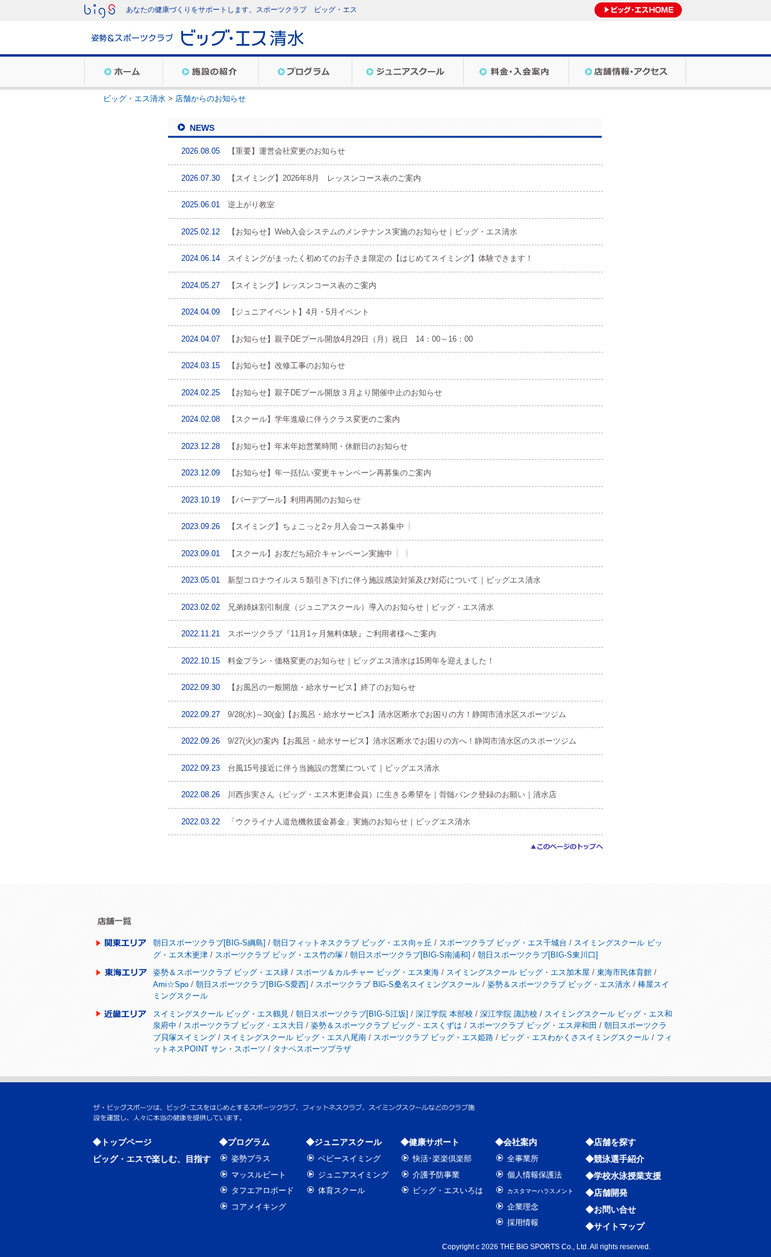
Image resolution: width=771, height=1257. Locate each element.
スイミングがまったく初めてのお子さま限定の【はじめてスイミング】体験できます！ (380, 258)
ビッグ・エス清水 (134, 98)
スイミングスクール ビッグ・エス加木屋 (518, 972)
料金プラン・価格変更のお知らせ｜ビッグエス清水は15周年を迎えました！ (361, 660)
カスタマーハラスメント (540, 1191)
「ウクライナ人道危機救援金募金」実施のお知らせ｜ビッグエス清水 (349, 821)
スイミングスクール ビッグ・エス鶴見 (221, 1013)
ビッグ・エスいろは (448, 1190)
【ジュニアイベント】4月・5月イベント (298, 311)
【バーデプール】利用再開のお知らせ (294, 499)
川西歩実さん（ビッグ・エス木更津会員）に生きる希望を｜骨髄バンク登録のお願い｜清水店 (392, 794)
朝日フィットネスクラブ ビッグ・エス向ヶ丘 (352, 942)
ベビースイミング (349, 1158)
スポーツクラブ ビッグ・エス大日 (244, 1025)
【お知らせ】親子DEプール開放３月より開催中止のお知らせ (335, 392)
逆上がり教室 (251, 204)
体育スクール (341, 1190)
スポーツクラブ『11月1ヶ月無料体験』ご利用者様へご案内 (332, 633)
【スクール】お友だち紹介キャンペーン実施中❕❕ (319, 553)
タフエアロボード (262, 1190)
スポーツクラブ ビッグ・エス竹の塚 (279, 954)
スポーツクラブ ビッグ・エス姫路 (433, 1037)
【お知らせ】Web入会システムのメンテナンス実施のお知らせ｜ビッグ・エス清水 (372, 231)
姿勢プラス (250, 1158)
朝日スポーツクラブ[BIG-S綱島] (209, 942)
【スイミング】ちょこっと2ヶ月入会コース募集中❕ (321, 526)
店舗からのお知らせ (210, 98)
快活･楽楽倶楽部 (442, 1158)
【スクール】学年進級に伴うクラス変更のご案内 (314, 419)
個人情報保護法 (534, 1174)
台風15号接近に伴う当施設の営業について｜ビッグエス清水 (334, 768)
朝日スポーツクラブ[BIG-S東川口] (538, 954)
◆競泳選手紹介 (615, 1159)
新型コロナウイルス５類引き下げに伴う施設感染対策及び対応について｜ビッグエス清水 (384, 580)
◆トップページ (122, 1142)
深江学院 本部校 (444, 1013)
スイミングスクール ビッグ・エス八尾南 (294, 1037)
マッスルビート (258, 1174)
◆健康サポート (430, 1142)
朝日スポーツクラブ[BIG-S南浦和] (410, 954)
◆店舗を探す (610, 1142)
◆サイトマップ (615, 1226)
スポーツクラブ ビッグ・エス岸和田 (533, 1025)
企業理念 (522, 1206)
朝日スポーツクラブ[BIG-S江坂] (352, 1013)
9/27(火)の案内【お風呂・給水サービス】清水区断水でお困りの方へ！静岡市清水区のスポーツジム (402, 740)
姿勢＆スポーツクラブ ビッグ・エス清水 (559, 984)
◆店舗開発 (606, 1192)
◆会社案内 (516, 1142)
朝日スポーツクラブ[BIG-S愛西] (252, 984)
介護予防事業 (436, 1174)
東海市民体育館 (624, 972)
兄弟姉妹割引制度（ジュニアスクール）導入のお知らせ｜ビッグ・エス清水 (361, 607)
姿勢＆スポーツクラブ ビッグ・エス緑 (221, 972)
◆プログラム (244, 1142)
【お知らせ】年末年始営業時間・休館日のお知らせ (318, 446)
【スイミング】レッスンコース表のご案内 (302, 285)
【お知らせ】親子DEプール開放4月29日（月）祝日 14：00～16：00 (350, 338)
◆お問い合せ (610, 1209)
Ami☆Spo (171, 984)
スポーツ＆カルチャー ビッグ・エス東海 (367, 972)
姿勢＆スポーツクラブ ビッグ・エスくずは (386, 1025)
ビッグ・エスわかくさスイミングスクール (575, 1037)
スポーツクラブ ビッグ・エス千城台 (503, 942)
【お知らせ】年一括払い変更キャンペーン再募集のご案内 (329, 472)
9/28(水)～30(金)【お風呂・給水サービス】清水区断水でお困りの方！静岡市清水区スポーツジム (397, 714)
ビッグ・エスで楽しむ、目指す (152, 1159)
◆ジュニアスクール (344, 1142)
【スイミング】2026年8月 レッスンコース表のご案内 (324, 178)
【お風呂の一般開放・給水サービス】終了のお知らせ (322, 687)
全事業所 (522, 1158)
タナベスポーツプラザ (312, 1048)
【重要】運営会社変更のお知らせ (286, 150)
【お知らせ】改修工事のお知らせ (286, 365)
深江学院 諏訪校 (508, 1013)
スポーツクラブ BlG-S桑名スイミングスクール (398, 984)
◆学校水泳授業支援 (623, 1175)
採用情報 (522, 1222)
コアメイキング (258, 1206)
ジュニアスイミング (353, 1174)
